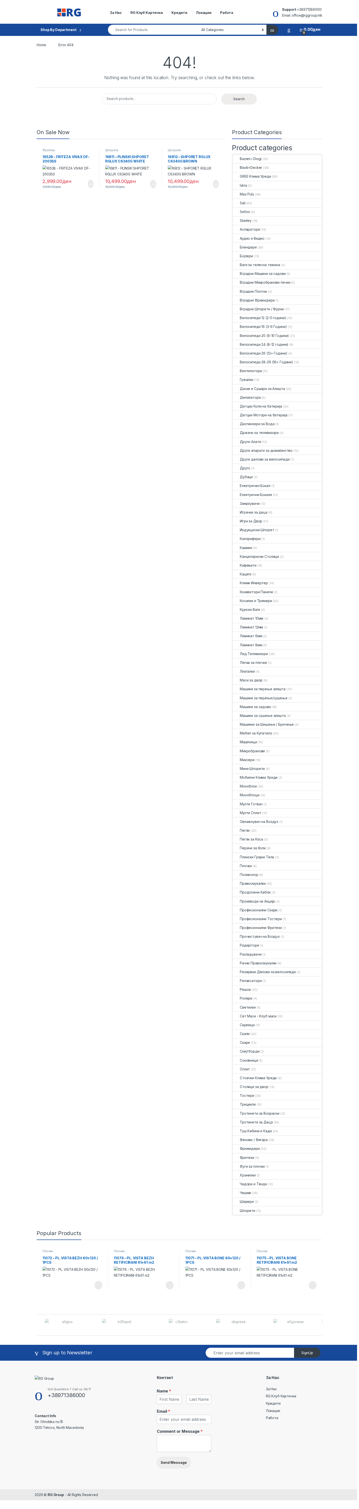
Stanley (246, 220)
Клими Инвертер (254, 583)
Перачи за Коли (253, 848)
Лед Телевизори (254, 654)
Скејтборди (250, 1051)
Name (164, 1391)
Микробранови (252, 751)
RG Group (56, 1495)
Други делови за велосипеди (264, 459)
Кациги (245, 574)
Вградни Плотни (253, 291)
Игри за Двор (251, 521)
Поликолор (249, 875)
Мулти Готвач (251, 804)
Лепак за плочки (253, 662)
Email (163, 1411)
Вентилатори (251, 371)
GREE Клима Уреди (255, 176)
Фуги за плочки (252, 1166)
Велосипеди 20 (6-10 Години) (264, 336)
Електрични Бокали (256, 495)
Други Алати (250, 442)
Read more (98, 1285)
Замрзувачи (250, 503)
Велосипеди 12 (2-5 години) (263, 318)
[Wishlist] (288, 29)
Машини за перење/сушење (263, 698)
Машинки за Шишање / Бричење (267, 724)
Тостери (247, 1095)
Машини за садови (255, 707)
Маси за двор (251, 680)
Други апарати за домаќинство (266, 450)
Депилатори (250, 397)
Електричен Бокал (255, 486)
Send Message (174, 1462)
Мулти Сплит (250, 813)
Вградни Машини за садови (263, 273)
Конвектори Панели (256, 592)
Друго (245, 468)
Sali (242, 203)
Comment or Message (180, 1431)
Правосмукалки (253, 883)
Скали (245, 1034)
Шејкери (247, 1201)
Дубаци (246, 477)
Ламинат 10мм (251, 618)
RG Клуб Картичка (146, 13)
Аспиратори (250, 229)
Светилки (248, 1007)
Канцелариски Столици (259, 556)
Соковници (249, 1060)
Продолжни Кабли (255, 892)
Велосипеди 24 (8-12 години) (264, 344)
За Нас (116, 13)
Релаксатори (251, 981)
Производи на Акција (257, 901)
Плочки (246, 866)
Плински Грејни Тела (257, 857)
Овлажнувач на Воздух (259, 821)
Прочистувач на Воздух (260, 936)
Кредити (179, 13)
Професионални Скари (258, 910)
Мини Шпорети (252, 768)
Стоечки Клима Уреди (258, 1078)
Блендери (248, 247)
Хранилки (248, 1175)
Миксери (247, 760)
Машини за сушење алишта (263, 715)
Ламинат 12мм (251, 627)
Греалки (246, 379)
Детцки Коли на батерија (261, 406)
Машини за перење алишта (262, 689)
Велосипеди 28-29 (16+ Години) (266, 362)
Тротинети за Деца (256, 1122)
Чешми (245, 1193)
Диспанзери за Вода (257, 424)
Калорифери (250, 539)
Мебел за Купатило (256, 733)
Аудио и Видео (252, 238)
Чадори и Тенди (253, 1184)
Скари (245, 1042)
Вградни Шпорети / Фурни (262, 309)
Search (239, 99)
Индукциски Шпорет (257, 530)
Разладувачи (250, 954)
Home (41, 45)
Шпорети (111, 150)
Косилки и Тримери (256, 601)
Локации (203, 13)
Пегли (245, 830)
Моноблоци (249, 795)
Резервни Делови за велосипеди (268, 972)
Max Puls (247, 194)
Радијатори (249, 945)
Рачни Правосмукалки (258, 963)
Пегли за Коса (251, 839)
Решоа (245, 989)
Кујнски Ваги (250, 609)
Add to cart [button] (90, 184)
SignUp (307, 1353)
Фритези (48, 150)
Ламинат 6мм (251, 636)
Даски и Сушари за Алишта (262, 389)
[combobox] (153, 30)
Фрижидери (250, 1148)
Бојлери (246, 256)
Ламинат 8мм (251, 645)
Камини (246, 548)
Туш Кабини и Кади (256, 1131)
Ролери (246, 998)
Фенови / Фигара (254, 1140)
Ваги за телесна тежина (260, 265)
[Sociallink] (37, 1438)
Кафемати (248, 565)
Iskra (243, 185)
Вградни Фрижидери (257, 300)
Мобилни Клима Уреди (258, 777)
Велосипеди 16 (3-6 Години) (263, 326)
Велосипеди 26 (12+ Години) (263, 353)
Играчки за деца (253, 512)
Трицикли (248, 1104)
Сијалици (247, 1025)
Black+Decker (251, 167)
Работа (226, 13)
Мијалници (248, 742)
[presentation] (321, 1325)
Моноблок (248, 786)
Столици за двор (254, 1087)
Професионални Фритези (261, 928)
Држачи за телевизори (259, 433)
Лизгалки (247, 671)
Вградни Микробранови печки (265, 282)
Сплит (245, 1069)
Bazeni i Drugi (251, 159)
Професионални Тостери (261, 919)
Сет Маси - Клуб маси (258, 1016)
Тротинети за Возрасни (259, 1113)
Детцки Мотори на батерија (263, 415)
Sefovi (245, 212)
